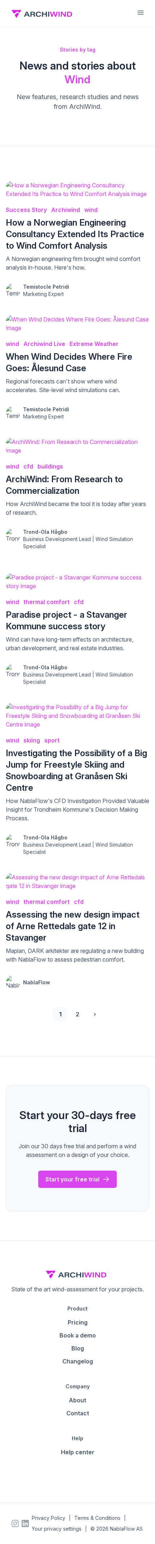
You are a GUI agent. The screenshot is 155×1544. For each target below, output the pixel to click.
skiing (31, 740)
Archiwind (65, 209)
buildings (50, 466)
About (77, 1400)
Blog (77, 1348)
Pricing (78, 1322)
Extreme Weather (94, 343)
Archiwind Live (44, 343)
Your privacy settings (56, 1529)
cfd (28, 466)
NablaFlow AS (126, 1529)
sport (51, 740)
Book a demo (77, 1335)
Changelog (77, 1361)
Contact (77, 1413)
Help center (77, 1452)
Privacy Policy (48, 1518)
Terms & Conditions (97, 1518)
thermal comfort (46, 601)
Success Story (26, 209)
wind (91, 209)
